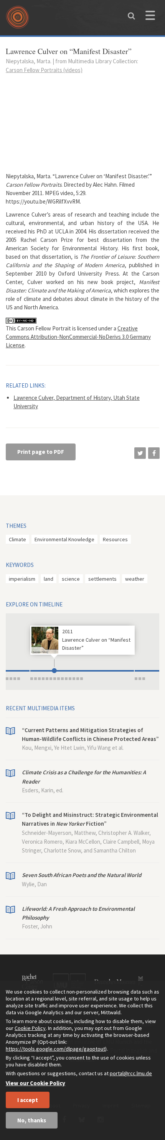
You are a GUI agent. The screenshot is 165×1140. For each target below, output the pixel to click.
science (71, 578)
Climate (17, 539)
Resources (115, 539)
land (48, 578)
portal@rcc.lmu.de (131, 1073)
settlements (102, 578)
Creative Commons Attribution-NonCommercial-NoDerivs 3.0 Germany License (78, 337)
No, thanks (31, 1120)
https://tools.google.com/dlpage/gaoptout (55, 1048)
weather (134, 578)
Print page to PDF (40, 451)
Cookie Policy (30, 1028)
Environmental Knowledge (64, 539)
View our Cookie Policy (35, 1083)
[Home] (19, 20)
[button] (140, 453)
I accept (27, 1100)
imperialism (22, 578)
